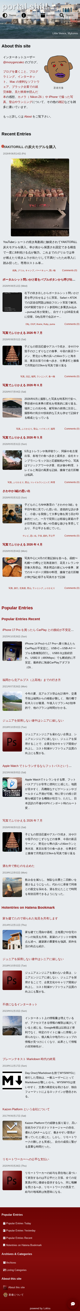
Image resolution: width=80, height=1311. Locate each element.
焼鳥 (14, 270)
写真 (22, 376)
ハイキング (44, 429)
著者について (16, 1294)
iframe (39, 324)
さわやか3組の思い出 (16, 491)
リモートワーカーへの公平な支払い (26, 1159)
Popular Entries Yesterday (21, 1230)
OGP (32, 324)
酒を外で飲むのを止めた (19, 865)
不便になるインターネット (20, 1004)
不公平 (52, 536)
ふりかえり (27, 429)
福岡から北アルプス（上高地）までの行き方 (32, 679)
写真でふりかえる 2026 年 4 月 (23, 544)
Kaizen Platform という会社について (26, 1109)
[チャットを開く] (72, 1303)
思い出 (33, 536)
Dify (27, 324)
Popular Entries (17, 607)
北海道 (22, 588)
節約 (45, 536)
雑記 (61, 101)
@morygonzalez (13, 62)
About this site (16, 1287)
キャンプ (29, 270)
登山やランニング (20, 101)
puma (52, 324)
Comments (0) (69, 270)
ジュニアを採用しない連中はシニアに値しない (33, 720)
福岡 (33, 376)
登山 (35, 429)
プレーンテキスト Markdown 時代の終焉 (29, 1059)
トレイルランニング (40, 482)
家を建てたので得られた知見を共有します (30, 918)
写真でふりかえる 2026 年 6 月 (23, 385)
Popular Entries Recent (21, 619)
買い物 (52, 270)
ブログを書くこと (14, 71)
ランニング (42, 376)
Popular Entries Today (18, 1223)
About (30, 15)
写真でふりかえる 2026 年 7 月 (23, 332)
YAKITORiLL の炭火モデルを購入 (29, 147)
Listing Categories (16, 1270)
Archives (50, 15)
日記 (28, 376)
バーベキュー (41, 270)
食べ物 (52, 376)
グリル (21, 270)
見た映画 (20, 91)
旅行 (16, 588)
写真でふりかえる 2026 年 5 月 (23, 437)
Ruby (46, 324)
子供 (40, 536)
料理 (53, 482)
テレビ (26, 536)
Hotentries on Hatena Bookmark (28, 907)
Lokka (46, 1308)
